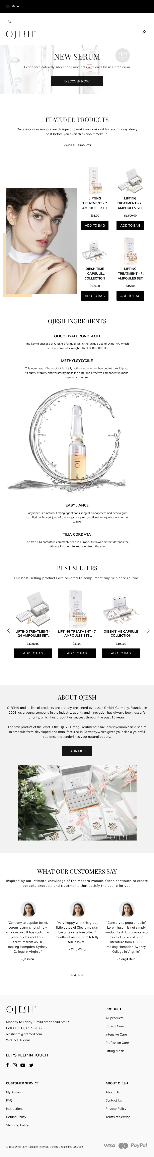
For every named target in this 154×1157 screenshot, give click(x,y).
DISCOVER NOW (77, 81)
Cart (144, 6)
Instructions (14, 1109)
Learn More (77, 751)
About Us (112, 1092)
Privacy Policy (115, 1109)
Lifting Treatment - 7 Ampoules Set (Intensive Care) (130, 278)
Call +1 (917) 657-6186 (24, 1028)
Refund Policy (16, 1117)
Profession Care (117, 1043)
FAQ (9, 1100)
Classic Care (114, 1026)
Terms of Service (117, 1117)
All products (114, 1018)
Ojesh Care (21, 1146)
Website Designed (59, 1146)
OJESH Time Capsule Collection (94, 273)
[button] (9, 632)
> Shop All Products (77, 145)
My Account (15, 1092)
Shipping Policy (17, 1125)
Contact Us (113, 1100)
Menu (15, 6)
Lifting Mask (114, 1051)
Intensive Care (116, 1034)
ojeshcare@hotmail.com (24, 1034)
